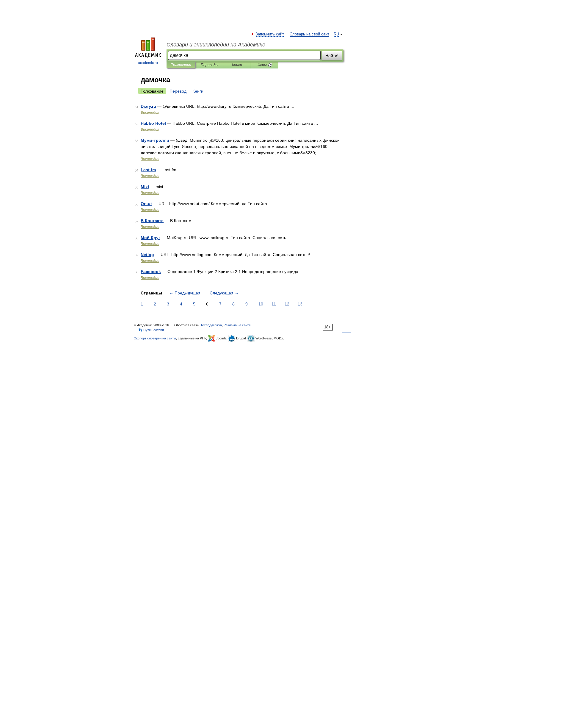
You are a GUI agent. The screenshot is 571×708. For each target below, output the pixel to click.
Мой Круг (150, 237)
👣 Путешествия (151, 330)
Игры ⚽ (265, 65)
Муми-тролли (155, 140)
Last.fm (148, 169)
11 (274, 304)
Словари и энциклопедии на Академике (216, 45)
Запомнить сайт (270, 34)
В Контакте (152, 220)
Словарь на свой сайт (309, 34)
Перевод (178, 91)
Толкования (181, 65)
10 (260, 304)
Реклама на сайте (237, 325)
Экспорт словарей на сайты (155, 338)
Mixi (145, 186)
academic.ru (148, 63)
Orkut (146, 203)
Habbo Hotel (153, 123)
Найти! (331, 55)
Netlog (147, 254)
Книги (237, 65)
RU (336, 34)
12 (287, 304)
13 (300, 304)
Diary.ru (148, 106)
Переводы (209, 65)
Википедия (150, 112)
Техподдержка (211, 325)
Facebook (151, 271)
